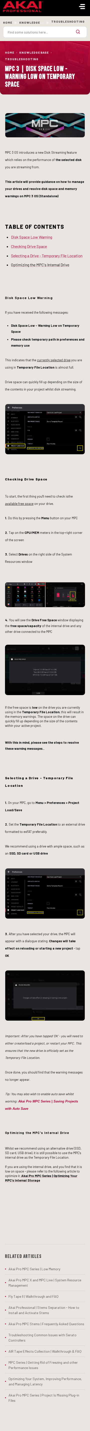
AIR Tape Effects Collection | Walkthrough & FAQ (45, 1351)
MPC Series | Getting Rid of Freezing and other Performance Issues (43, 1365)
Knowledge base (34, 22)
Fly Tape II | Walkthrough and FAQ (33, 1296)
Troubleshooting (21, 59)
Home (7, 22)
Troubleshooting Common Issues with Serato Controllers (42, 1337)
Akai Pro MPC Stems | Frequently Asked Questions (46, 1324)
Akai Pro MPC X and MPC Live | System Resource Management (44, 1282)
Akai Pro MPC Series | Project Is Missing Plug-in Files (43, 1398)
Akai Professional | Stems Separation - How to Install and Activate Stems (43, 1310)
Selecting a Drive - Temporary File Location (46, 255)
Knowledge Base (34, 52)
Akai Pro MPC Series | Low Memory (34, 1269)
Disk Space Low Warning (31, 237)
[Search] (78, 32)
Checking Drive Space (29, 246)
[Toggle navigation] (82, 6)
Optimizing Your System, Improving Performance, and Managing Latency (45, 1381)
